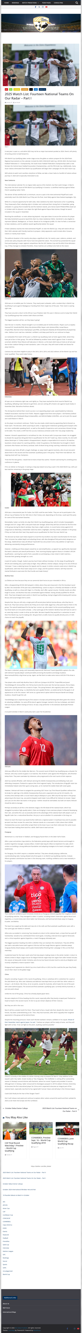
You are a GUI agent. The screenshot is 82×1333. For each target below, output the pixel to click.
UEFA (36, 89)
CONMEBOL (25, 89)
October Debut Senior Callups (16, 1108)
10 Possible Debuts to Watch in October (16, 1195)
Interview (6, 1248)
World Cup (42, 89)
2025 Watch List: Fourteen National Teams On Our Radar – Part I (24, 1178)
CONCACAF (16, 89)
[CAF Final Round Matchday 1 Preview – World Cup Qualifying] (14, 1123)
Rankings (15, 3)
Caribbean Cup (8, 1215)
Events (5, 1231)
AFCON (5, 1205)
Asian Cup (6, 1208)
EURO (5, 1228)
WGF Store (6, 1308)
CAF (11, 89)
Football (5, 1238)
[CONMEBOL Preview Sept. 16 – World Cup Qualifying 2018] (41, 1123)
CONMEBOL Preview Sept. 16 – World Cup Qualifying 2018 (40, 1140)
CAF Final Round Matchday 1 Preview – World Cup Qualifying (14, 1147)
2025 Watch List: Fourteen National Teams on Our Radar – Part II (59, 1109)
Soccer (5, 1261)
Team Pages (46, 3)
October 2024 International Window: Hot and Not (19, 1189)
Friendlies (6, 1241)
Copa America (7, 1225)
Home (6, 3)
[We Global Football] (41, 15)
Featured (6, 1235)
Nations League (8, 1251)
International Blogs (9, 1312)
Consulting (58, 3)
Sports (5, 1264)
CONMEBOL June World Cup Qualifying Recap (66, 1141)
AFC (6, 89)
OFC (31, 89)
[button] (38, 2)
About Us (6, 1304)
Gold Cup (6, 1245)
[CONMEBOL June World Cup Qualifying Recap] (67, 1123)
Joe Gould (17, 102)
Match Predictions (29, 3)
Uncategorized (7, 1271)
